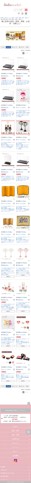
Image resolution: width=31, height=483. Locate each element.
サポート (15, 451)
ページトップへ (29, 403)
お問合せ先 (15, 439)
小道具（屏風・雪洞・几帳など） (22, 17)
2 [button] (25, 53)
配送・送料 (15, 430)
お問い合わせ (4, 470)
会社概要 (15, 455)
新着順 (27, 47)
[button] (29, 53)
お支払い (15, 426)
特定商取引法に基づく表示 (7, 473)
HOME (1, 17)
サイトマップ (4, 479)
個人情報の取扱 (4, 476)
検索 (26, 10)
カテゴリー (15, 443)
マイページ (15, 447)
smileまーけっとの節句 (9, 17)
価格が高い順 (21, 47)
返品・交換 (15, 435)
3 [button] (27, 53)
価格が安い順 (14, 47)
